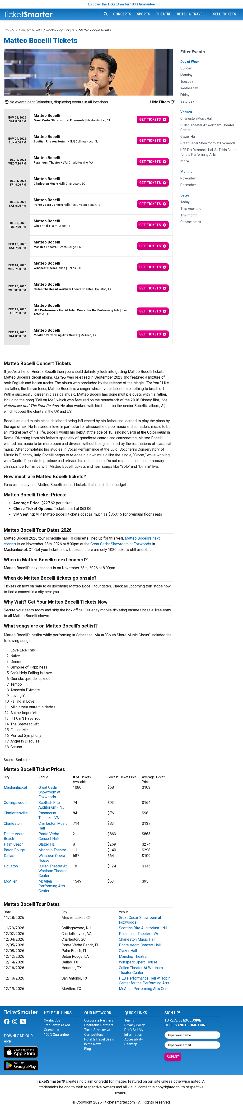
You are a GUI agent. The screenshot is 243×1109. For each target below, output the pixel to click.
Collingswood (15, 802)
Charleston (13, 823)
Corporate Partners (98, 1020)
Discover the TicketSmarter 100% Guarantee (121, 4)
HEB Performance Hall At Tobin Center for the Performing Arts (144, 980)
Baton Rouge (14, 850)
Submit (173, 1057)
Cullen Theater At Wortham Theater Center (52, 871)
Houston (11, 866)
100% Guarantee (56, 1034)
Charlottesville (16, 813)
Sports (143, 14)
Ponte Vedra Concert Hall (48, 836)
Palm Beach (13, 844)
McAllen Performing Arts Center (51, 886)
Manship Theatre (52, 850)
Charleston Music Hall (137, 939)
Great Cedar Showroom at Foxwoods (120, 544)
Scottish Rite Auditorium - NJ (51, 805)
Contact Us (52, 1020)
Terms (129, 1020)
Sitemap (130, 1044)
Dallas (9, 855)
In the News (93, 1044)
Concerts (122, 14)
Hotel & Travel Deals (99, 1039)
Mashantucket (15, 787)
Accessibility (133, 1039)
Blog (87, 1049)
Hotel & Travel (190, 14)
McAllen (10, 881)
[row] (88, 119)
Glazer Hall (47, 844)
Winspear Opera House (138, 962)
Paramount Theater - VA (48, 815)
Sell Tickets (224, 14)
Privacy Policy (134, 1025)
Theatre (163, 14)
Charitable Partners (98, 1025)
